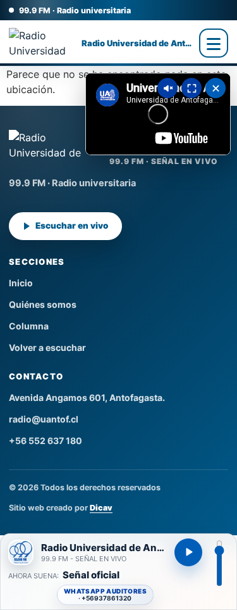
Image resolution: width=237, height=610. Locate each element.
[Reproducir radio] (188, 552)
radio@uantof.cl (43, 419)
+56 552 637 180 (45, 440)
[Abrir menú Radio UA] (213, 43)
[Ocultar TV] (215, 88)
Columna (29, 326)
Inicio (21, 282)
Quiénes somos (42, 304)
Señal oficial (91, 575)
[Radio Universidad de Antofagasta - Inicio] (42, 43)
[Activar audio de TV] (167, 88)
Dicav (101, 507)
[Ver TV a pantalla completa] (191, 88)
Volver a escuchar (47, 347)
